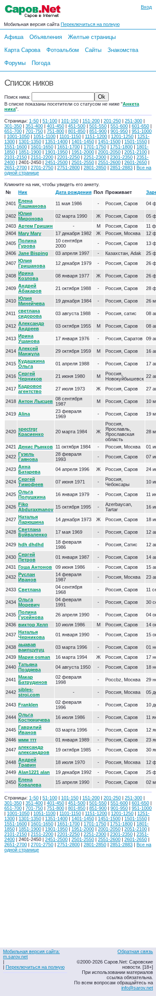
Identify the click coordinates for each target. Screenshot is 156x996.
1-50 (34, 120)
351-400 (34, 126)
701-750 (34, 131)
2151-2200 (42, 157)
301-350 (13, 126)
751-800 (55, 131)
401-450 (55, 126)
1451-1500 (109, 141)
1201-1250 (122, 136)
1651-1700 (68, 146)
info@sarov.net (137, 987)
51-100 (49, 120)
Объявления (45, 37)
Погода (41, 63)
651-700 (13, 131)
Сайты (93, 50)
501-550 (98, 126)
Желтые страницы (92, 37)
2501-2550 (83, 162)
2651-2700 (15, 167)
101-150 (69, 120)
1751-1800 (121, 146)
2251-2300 (95, 157)
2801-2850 (95, 167)
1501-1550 (135, 141)
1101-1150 (70, 136)
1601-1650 (42, 146)
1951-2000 (83, 152)
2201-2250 (68, 157)
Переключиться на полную (90, 24)
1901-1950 (56, 152)
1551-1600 (15, 146)
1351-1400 (56, 141)
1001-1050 (18, 136)
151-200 (91, 120)
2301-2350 (121, 157)
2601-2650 (135, 162)
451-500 (76, 126)
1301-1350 (30, 141)
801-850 (76, 131)
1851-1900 (30, 152)
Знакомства (122, 50)
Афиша (13, 37)
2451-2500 (56, 162)
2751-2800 (68, 167)
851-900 (98, 131)
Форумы (15, 63)
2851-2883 (121, 167)
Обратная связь (135, 951)
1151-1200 (96, 136)
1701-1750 (95, 146)
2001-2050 (109, 152)
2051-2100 (135, 152)
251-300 (133, 120)
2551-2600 (109, 162)
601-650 (140, 126)
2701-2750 (42, 167)
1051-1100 (44, 136)
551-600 (119, 126)
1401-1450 (83, 141)
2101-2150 (15, 157)
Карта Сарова (22, 50)
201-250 (112, 120)
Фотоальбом (62, 50)
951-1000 (142, 131)
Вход (146, 7)
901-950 (119, 131)
